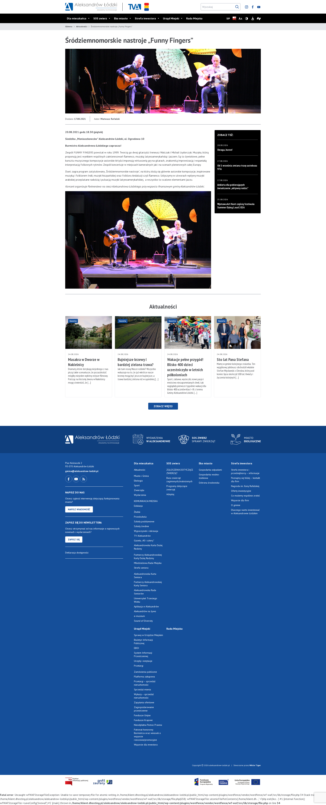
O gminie (235, 505)
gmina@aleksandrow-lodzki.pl (81, 471)
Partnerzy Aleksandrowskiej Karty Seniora (148, 583)
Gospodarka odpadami (210, 469)
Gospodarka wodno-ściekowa (209, 476)
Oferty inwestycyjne (241, 490)
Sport (137, 485)
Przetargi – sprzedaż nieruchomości (144, 683)
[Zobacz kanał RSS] (83, 478)
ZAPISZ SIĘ (74, 539)
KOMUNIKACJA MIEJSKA (146, 501)
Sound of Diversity (143, 620)
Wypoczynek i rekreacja (146, 531)
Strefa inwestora (145, 18)
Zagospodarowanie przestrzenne (144, 709)
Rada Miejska (194, 18)
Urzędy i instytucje (143, 660)
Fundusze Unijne (142, 715)
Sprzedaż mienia (142, 689)
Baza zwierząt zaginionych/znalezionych (179, 479)
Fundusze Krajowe (143, 720)
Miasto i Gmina (141, 475)
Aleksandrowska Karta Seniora (145, 575)
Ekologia (138, 480)
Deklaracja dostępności (76, 552)
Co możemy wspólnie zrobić (245, 495)
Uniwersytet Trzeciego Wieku (145, 600)
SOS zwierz (100, 18)
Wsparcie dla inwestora (146, 744)
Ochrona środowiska (209, 482)
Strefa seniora (141, 567)
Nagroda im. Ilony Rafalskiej (245, 486)
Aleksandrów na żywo (145, 611)
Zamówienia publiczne (145, 671)
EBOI (136, 648)
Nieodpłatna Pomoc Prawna (148, 724)
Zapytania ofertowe (144, 702)
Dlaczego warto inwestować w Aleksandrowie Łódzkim (245, 511)
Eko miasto (121, 18)
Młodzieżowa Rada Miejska (147, 563)
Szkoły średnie (141, 526)
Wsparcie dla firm (240, 500)
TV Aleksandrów (142, 535)
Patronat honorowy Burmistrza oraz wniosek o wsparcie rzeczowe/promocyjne (147, 734)
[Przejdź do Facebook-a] (69, 478)
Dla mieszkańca (76, 18)
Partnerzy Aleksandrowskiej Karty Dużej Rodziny (148, 556)
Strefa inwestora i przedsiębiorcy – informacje (245, 471)
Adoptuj (170, 494)
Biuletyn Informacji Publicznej (143, 641)
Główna (68, 26)
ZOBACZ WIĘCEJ (163, 406)
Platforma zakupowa (144, 676)
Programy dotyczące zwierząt (176, 488)
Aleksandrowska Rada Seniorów (145, 592)
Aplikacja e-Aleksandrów (146, 606)
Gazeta (73, 321)
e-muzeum (139, 616)
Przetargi (138, 665)
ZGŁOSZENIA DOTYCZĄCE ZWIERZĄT (179, 471)
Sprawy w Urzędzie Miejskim (148, 635)
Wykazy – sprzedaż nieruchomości (144, 696)
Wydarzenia (140, 494)
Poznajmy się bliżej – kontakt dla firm (245, 479)
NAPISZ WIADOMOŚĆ (79, 509)
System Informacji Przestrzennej (143, 654)
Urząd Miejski (171, 18)
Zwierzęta (139, 490)
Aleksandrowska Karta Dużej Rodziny (148, 547)
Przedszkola (140, 516)
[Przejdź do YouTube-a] (76, 478)
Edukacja (138, 505)
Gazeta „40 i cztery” (144, 540)
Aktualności (81, 26)
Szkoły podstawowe (144, 521)
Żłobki (137, 511)
